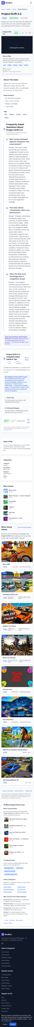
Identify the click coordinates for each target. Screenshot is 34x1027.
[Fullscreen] (26, 32)
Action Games (7, 887)
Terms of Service (6, 1005)
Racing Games (7, 892)
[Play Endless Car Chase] (29, 629)
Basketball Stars (9, 868)
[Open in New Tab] (29, 32)
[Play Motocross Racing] (29, 661)
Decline (5, 1024)
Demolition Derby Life (11, 874)
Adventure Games (8, 889)
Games (9, 9)
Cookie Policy (5, 1008)
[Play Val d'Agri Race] (29, 721)
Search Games (5, 988)
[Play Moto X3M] (29, 566)
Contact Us (4, 1011)
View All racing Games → (24, 528)
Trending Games (6, 974)
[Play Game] (22, 32)
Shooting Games (22, 892)
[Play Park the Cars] (29, 691)
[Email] (2, 943)
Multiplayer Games (6, 986)
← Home (5, 920)
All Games (12, 920)
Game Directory (19, 791)
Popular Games (7, 923)
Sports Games (21, 889)
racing (14, 9)
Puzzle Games (21, 887)
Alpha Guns (19, 868)
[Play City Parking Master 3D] (29, 782)
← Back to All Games (7, 791)
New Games (19, 920)
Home (3, 9)
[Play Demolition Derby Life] (29, 598)
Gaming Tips (28, 791)
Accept (13, 1024)
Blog (2, 997)
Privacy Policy (5, 1003)
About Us (4, 1000)
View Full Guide (28, 420)
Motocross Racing (10, 871)
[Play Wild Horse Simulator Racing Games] (29, 752)
